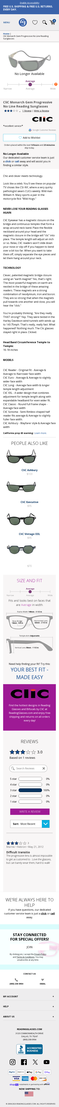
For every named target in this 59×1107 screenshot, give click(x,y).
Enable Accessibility (29, 2)
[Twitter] (35, 1065)
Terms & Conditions (25, 957)
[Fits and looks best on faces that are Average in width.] (29, 89)
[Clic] (44, 119)
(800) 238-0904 (16, 983)
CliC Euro (8, 377)
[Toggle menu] (6, 22)
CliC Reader (10, 370)
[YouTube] (46, 1065)
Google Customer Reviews (44, 130)
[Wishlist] (34, 22)
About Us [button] (8, 1016)
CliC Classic (9, 404)
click (44, 913)
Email (43, 983)
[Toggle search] (44, 22)
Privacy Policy (40, 954)
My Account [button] (10, 996)
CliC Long (8, 385)
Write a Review (41, 110)
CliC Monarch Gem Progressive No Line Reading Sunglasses (25, 37)
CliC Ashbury (10, 423)
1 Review (26, 110)
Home (6, 34)
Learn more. (40, 433)
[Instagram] (12, 1065)
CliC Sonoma (10, 412)
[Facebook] (24, 1065)
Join (30, 947)
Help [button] (6, 1006)
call (17, 161)
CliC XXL (7, 393)
